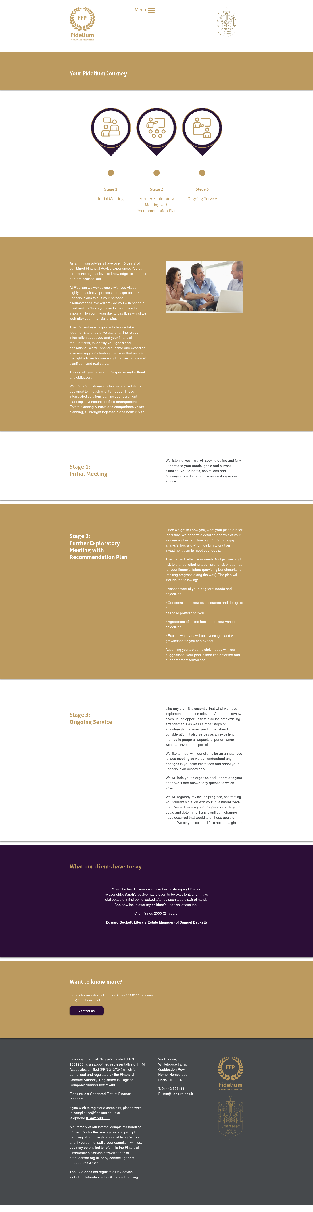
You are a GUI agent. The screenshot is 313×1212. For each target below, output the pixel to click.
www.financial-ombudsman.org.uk (100, 1155)
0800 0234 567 (86, 1162)
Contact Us (87, 1011)
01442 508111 (97, 1117)
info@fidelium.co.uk (85, 1000)
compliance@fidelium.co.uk (94, 1112)
